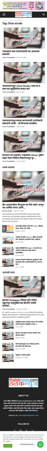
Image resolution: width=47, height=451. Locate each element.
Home (4, 20)
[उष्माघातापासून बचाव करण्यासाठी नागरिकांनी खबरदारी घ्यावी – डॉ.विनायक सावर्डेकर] (23, 107)
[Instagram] (20, 431)
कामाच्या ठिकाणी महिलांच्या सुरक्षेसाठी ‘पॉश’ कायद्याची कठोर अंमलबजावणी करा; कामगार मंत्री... (29, 262)
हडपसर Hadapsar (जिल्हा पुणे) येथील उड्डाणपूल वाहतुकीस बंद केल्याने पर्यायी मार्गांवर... (19, 303)
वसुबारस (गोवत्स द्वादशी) (23, 355)
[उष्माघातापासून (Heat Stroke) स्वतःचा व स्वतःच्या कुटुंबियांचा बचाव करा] (23, 72)
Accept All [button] (8, 446)
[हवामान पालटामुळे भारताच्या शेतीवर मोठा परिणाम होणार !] (8, 336)
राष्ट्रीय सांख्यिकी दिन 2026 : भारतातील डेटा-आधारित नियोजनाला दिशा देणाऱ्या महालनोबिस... (29, 250)
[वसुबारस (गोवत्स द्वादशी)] (8, 358)
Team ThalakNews (8, 57)
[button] (4, 14)
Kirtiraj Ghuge (7, 211)
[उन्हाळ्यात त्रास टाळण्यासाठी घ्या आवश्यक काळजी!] (23, 38)
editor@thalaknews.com (28, 415)
